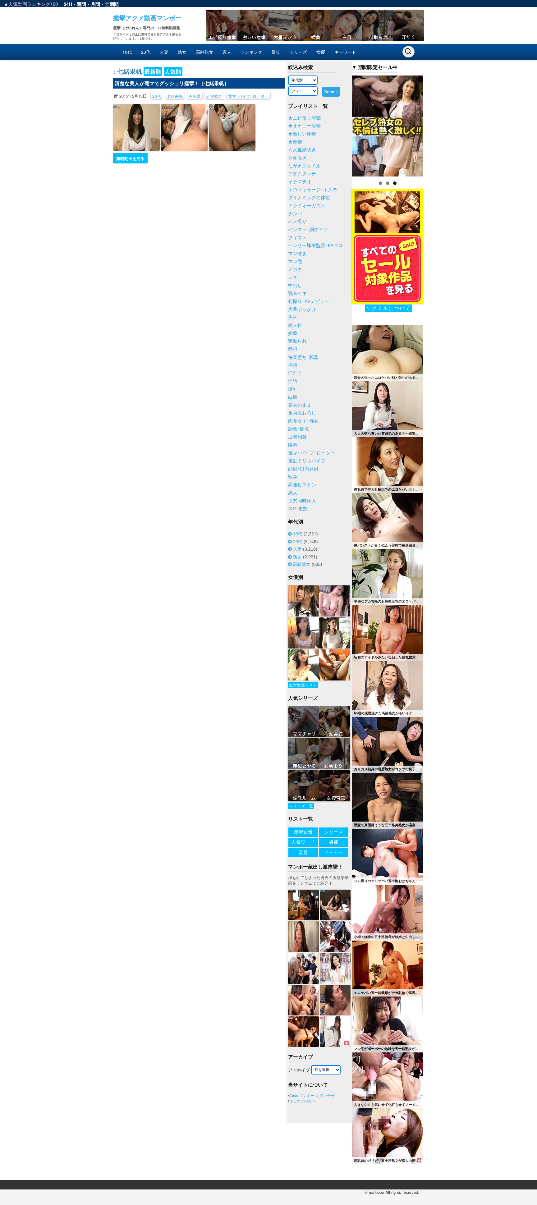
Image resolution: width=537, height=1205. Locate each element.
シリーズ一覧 (301, 806)
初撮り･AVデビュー (308, 301)
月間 (95, 4)
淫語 (292, 381)
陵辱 (292, 444)
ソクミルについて (388, 308)
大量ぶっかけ (302, 309)
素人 (227, 52)
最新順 (153, 71)
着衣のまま (299, 405)
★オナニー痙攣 (304, 125)
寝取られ (297, 341)
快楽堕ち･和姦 (303, 357)
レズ (292, 277)
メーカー (333, 852)
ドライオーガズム (306, 205)
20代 (145, 52)
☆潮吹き (214, 96)
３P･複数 (298, 508)
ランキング (251, 52)
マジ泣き (297, 253)
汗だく (295, 373)
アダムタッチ (302, 173)
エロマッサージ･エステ (312, 189)
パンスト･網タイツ (308, 229)
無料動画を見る (130, 158)
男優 (333, 842)
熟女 (182, 52)
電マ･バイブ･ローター (248, 96)
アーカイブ (299, 1070)
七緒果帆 (175, 96)
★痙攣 (195, 96)
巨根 (292, 349)
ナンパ (295, 213)
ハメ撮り (297, 221)
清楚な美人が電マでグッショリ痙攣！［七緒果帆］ (172, 83)
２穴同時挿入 (302, 500)
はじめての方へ (302, 1101)
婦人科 (295, 325)
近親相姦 (297, 436)
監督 (303, 852)
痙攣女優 (303, 831)
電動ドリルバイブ (306, 460)
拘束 (292, 365)
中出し (295, 285)
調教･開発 (298, 429)
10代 (127, 52)
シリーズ (298, 52)
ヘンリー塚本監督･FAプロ (315, 245)
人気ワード (303, 842)
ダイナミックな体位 (309, 197)
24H (68, 4)
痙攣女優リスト (303, 685)
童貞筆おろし (302, 412)
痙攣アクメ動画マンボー (147, 17)
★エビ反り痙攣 (304, 118)
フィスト (297, 237)
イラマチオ (299, 181)
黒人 (292, 492)
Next (434, 124)
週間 (81, 4)
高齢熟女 (204, 52)
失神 (292, 317)
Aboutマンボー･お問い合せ (312, 1095)
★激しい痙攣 (302, 133)
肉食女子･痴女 (303, 421)
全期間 (112, 4)
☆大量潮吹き (302, 149)
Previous (341, 124)
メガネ (295, 269)
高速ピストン (302, 484)
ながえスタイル (304, 165)
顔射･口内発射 (303, 468)
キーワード (345, 52)
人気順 (173, 71)
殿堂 (276, 52)
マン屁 (295, 261)
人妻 (164, 52)
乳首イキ (297, 293)
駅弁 (292, 476)
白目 (292, 397)
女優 (320, 52)
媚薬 (292, 333)
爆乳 (292, 389)
